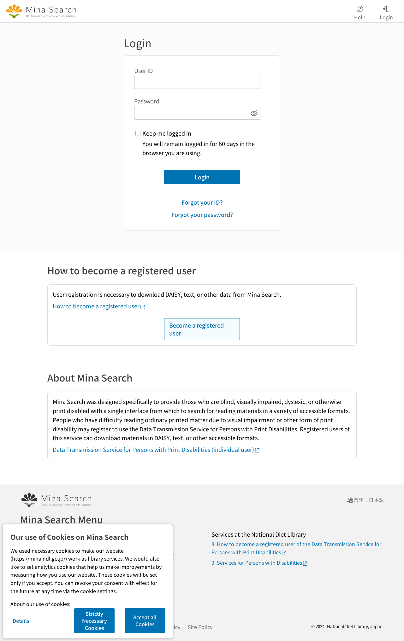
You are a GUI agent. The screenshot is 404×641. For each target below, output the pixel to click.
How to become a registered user (96, 306)
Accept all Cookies (145, 620)
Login (202, 177)
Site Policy (200, 627)
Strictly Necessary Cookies (94, 621)
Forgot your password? (202, 214)
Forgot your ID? (202, 202)
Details (21, 620)
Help (359, 16)
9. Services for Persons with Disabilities (256, 562)
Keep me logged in (166, 133)
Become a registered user (196, 329)
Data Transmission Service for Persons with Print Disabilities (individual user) (153, 449)
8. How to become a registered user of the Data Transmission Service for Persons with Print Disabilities (296, 548)
